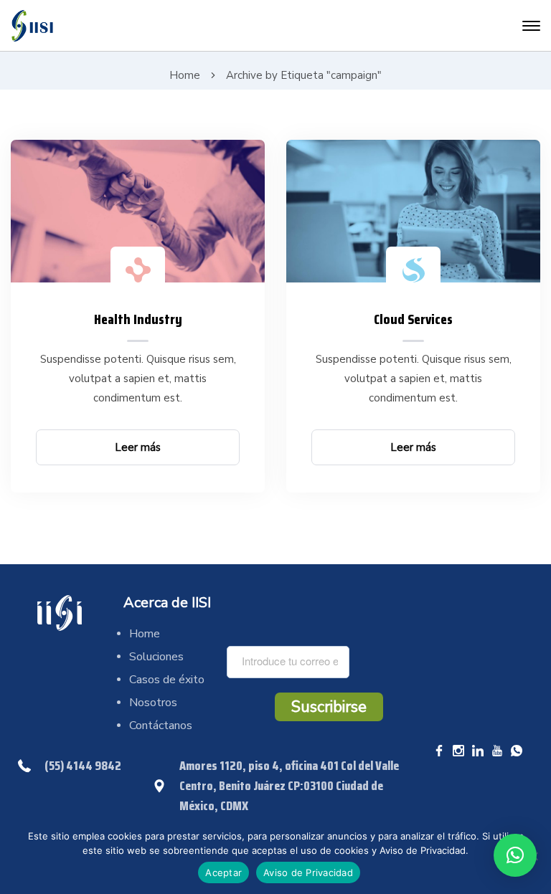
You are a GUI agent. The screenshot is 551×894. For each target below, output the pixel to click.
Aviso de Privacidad (308, 872)
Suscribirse (329, 707)
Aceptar (223, 872)
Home (184, 75)
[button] (515, 855)
